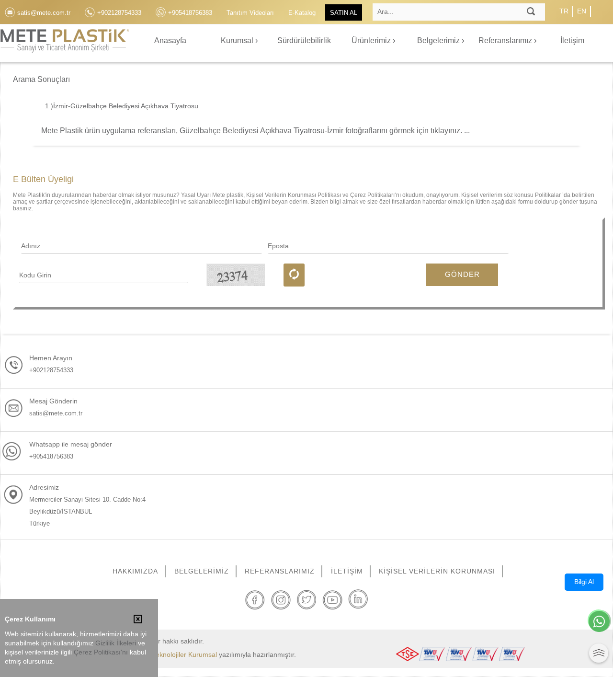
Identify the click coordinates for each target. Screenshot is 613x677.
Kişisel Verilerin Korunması (437, 571)
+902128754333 (51, 370)
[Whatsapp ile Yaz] (599, 622)
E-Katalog (302, 12)
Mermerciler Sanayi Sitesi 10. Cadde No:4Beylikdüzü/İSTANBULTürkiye (87, 511)
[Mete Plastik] (64, 46)
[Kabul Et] (138, 620)
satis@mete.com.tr (55, 413)
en (581, 11)
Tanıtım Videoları (250, 12)
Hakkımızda (135, 571)
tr (563, 11)
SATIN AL (343, 12)
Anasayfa (170, 40)
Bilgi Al (584, 581)
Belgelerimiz (439, 40)
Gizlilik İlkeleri (115, 643)
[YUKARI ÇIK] (598, 653)
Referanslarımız (506, 40)
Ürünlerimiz (372, 40)
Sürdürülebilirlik (304, 40)
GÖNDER (462, 274)
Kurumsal (238, 40)
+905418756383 (51, 456)
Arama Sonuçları (41, 79)
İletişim (572, 40)
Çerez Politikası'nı (101, 652)
